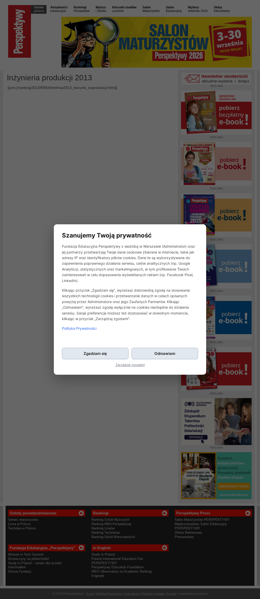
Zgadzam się (95, 353)
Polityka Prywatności (79, 328)
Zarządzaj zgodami (130, 365)
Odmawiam (164, 353)
